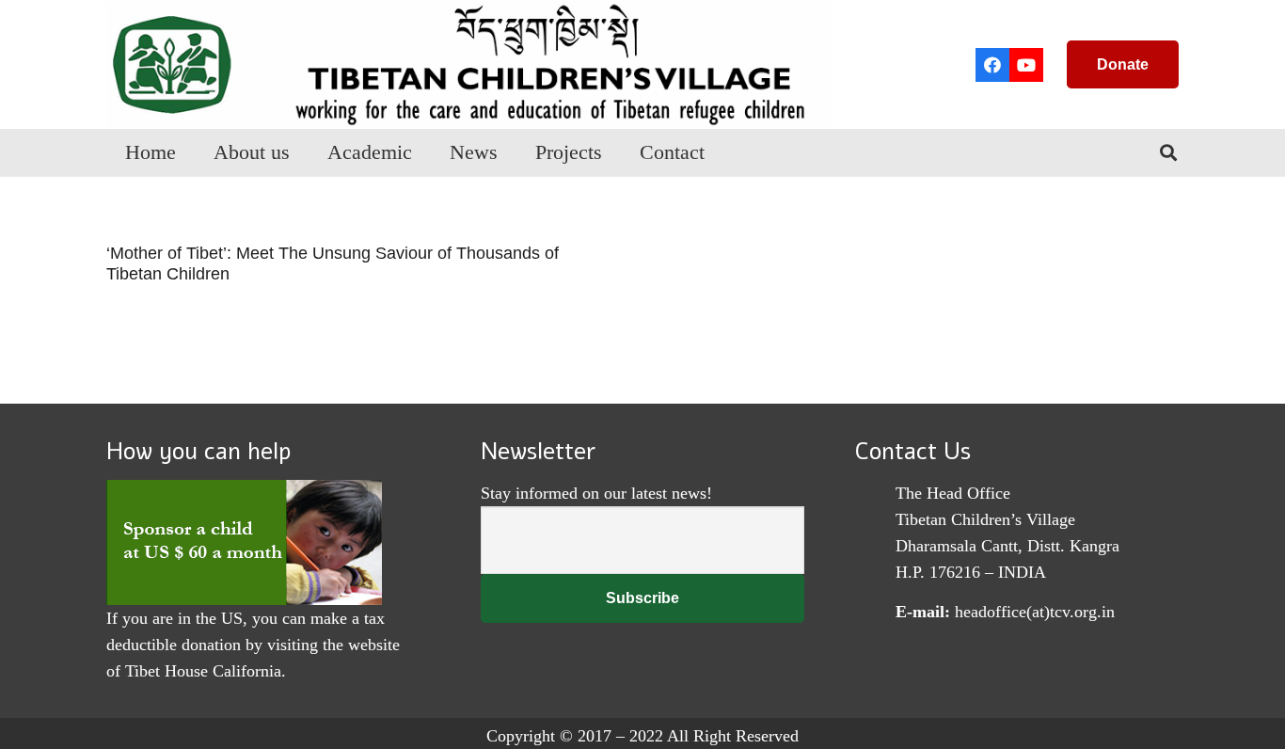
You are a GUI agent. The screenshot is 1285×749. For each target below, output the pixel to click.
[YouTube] (1026, 65)
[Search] (1168, 152)
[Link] (468, 64)
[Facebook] (992, 65)
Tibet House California (203, 670)
